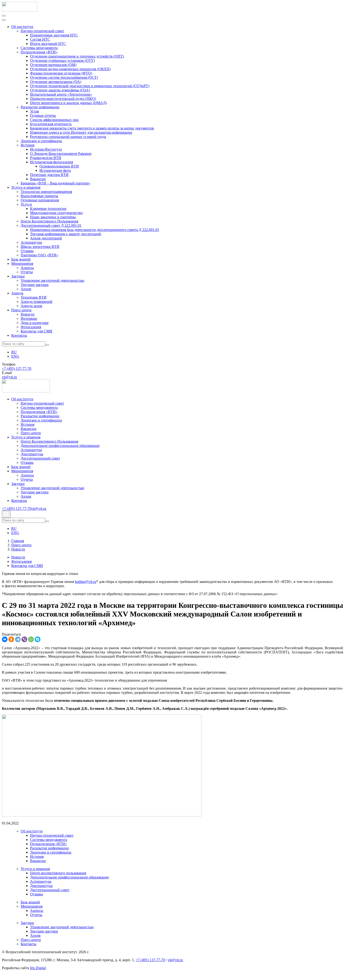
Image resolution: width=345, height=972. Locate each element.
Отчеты (27, 479)
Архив (26, 289)
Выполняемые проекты (39, 196)
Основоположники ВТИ (59, 166)
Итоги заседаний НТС (48, 44)
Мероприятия (22, 263)
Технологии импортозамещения (46, 192)
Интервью (29, 318)
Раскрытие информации (40, 107)
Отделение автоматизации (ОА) (55, 82)
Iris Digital (38, 968)
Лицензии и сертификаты (41, 141)
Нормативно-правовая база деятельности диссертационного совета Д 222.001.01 (94, 230)
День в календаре (35, 323)
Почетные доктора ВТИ (49, 175)
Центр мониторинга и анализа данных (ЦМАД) (68, 103)
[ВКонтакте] (5, 639)
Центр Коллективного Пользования (49, 221)
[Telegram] (18, 639)
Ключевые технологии (48, 209)
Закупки (18, 276)
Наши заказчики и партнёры (53, 217)
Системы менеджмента (39, 48)
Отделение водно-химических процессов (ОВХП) (70, 69)
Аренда (17, 293)
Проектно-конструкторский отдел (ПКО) (63, 99)
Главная (17, 541)
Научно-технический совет (42, 31)
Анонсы (27, 268)
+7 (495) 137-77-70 (16, 369)
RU (14, 352)
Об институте (22, 27)
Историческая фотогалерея (51, 162)
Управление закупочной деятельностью (52, 280)
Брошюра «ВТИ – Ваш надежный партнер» (55, 183)
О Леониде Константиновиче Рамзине (61, 154)
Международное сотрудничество (56, 213)
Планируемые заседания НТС (54, 35)
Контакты (19, 335)
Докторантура (32, 454)
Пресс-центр (21, 310)
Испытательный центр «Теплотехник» (61, 94)
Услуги (26, 204)
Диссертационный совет (40, 458)
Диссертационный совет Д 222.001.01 (51, 225)
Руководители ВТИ (45, 158)
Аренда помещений (36, 302)
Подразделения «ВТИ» (39, 52)
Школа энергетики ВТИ (40, 247)
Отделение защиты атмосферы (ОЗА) (60, 90)
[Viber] (24, 639)
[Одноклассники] (11, 639)
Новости (27, 314)
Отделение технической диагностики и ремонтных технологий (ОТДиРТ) (89, 86)
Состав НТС (40, 39)
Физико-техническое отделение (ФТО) (61, 73)
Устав (34, 111)
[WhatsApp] (31, 639)
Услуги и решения (25, 187)
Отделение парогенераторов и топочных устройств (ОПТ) (77, 56)
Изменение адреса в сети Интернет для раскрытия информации (81, 132)
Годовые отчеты (43, 115)
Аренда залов (31, 306)
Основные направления (40, 200)
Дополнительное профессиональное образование (60, 446)
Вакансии (38, 179)
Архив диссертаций (46, 238)
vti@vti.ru (9, 377)
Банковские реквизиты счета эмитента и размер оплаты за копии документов (92, 128)
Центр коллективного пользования (58, 873)
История (27, 145)
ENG (15, 356)
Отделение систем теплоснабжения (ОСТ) (64, 77)
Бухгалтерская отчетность (51, 124)
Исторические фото (55, 170)
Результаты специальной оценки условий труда (68, 137)
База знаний (21, 259)
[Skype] (37, 639)
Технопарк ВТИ (33, 297)
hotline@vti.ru (85, 582)
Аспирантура (31, 242)
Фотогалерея (31, 327)
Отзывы (27, 251)
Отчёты (27, 272)
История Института (46, 149)
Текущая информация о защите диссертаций (65, 234)
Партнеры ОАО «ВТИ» (39, 255)
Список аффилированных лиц (54, 120)
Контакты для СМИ (36, 331)
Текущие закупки (35, 285)
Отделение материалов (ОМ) (53, 65)
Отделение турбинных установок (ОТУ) (62, 60)
